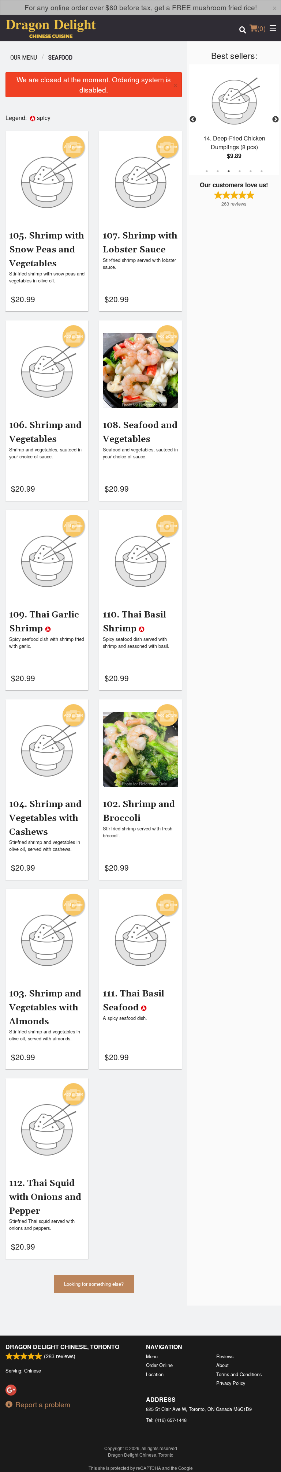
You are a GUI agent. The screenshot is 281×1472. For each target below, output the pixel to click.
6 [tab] (261, 171)
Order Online (159, 1365)
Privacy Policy (230, 1382)
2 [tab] (217, 171)
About (222, 1365)
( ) (261, 28)
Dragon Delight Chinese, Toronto (62, 1347)
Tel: (166, 1419)
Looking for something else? (94, 1283)
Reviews (224, 1356)
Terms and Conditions (239, 1374)
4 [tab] (239, 171)
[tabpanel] (234, 119)
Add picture (73, 146)
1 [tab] (206, 171)
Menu (152, 1356)
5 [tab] (250, 171)
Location (155, 1374)
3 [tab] (228, 171)
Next (275, 119)
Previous (192, 119)
